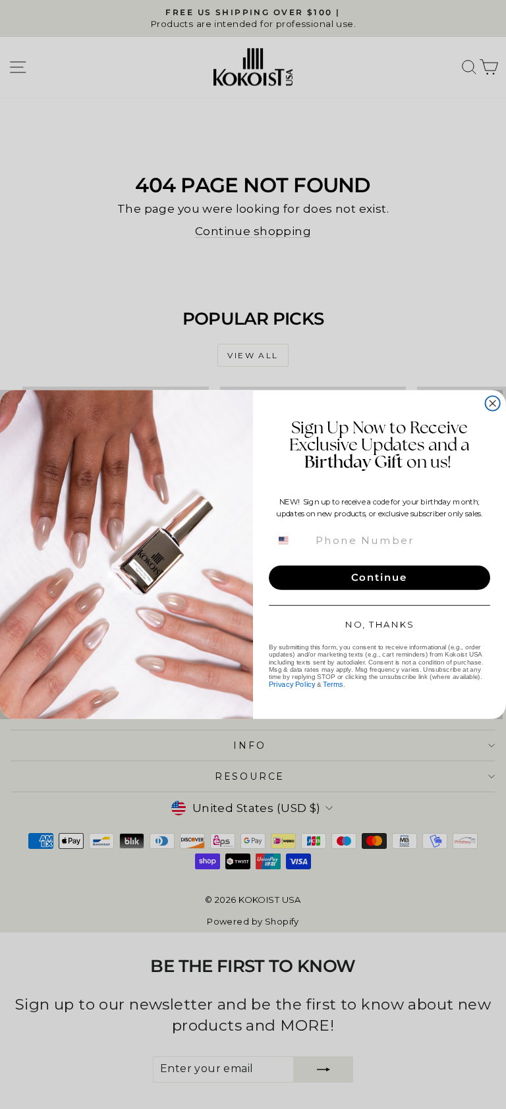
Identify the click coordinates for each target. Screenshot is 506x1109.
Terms (333, 684)
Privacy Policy (292, 684)
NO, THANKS (379, 624)
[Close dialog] (493, 403)
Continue (379, 577)
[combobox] (291, 540)
